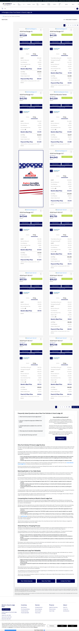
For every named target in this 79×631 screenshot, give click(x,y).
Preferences (52, 625)
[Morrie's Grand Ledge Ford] (7, 4)
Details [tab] (27, 54)
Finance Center (52, 609)
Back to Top (75, 407)
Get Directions (66, 610)
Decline (62, 625)
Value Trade (51, 610)
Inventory (24, 605)
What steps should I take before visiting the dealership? (31, 430)
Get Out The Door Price (37, 34)
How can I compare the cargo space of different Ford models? (30, 421)
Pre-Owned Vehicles (25, 609)
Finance (51, 605)
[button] (40, 29)
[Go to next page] (75, 25)
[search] (78, 4)
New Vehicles (24, 607)
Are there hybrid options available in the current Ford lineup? (30, 426)
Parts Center (37, 612)
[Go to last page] (77, 25)
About (65, 605)
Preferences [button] (35, 627)
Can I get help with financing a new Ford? (28, 434)
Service (37, 605)
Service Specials (38, 609)
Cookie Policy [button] (10, 627)
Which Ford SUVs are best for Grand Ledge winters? (30, 416)
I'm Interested (36, 41)
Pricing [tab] (34, 54)
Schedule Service (38, 607)
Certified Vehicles (24, 610)
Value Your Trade (32, 44)
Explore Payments (25, 41)
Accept (72, 625)
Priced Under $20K (25, 612)
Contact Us (7, 609)
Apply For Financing (53, 607)
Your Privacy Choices (38, 630)
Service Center (38, 610)
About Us (65, 607)
